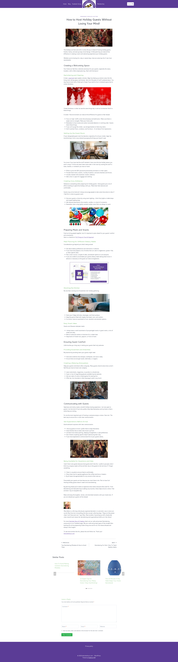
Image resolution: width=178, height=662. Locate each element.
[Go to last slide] (55, 574)
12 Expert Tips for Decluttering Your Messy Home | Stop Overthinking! (88, 581)
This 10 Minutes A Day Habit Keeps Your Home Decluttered (113, 581)
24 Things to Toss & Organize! (85, 237)
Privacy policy (89, 646)
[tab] (86, 588)
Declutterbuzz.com (69, 533)
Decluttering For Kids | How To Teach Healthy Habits (106, 545)
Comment (65, 606)
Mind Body (83, 16)
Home (64, 4)
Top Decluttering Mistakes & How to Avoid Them (73, 545)
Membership (100, 4)
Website (102, 626)
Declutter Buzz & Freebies (77, 521)
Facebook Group (76, 4)
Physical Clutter (92, 16)
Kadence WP (92, 658)
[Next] (123, 574)
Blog (69, 4)
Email (83, 626)
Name (64, 626)
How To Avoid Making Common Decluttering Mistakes (62, 566)
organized (71, 78)
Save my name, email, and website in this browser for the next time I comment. (83, 630)
